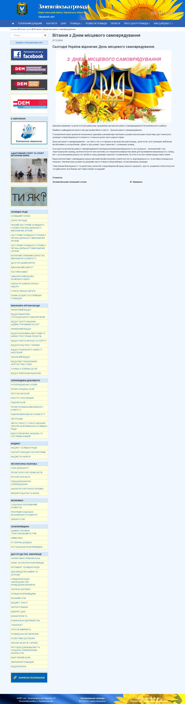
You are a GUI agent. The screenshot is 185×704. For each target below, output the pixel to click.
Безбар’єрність (19, 616)
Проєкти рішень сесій (22, 389)
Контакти (51, 23)
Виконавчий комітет (22, 267)
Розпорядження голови (24, 385)
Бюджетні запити (20, 457)
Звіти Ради (17, 419)
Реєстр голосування (22, 398)
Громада (75, 23)
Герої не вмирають (21, 629)
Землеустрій (18, 519)
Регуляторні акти (20, 477)
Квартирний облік (20, 657)
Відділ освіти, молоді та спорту (28, 341)
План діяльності (20, 468)
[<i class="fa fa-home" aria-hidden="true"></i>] (13, 23)
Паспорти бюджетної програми (28, 452)
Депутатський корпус (23, 263)
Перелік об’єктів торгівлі (24, 643)
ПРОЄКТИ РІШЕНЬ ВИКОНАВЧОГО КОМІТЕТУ (27, 408)
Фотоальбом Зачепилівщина (26, 547)
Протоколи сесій (20, 393)
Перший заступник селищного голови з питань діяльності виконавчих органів (27, 228)
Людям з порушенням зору (29, 43)
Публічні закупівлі (20, 589)
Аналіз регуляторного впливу (27, 489)
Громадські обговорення (24, 634)
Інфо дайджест (162, 23)
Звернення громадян (22, 662)
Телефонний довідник (30, 23)
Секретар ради (19, 220)
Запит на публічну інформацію (27, 563)
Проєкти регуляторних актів (26, 472)
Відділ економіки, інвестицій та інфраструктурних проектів (28, 334)
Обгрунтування (19, 607)
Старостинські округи (23, 291)
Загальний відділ (20, 357)
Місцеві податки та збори (25, 493)
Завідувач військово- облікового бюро (23, 277)
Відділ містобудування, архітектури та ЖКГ (24, 363)
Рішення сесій (18, 402)
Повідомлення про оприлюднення (21, 483)
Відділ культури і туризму (25, 345)
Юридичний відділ (21, 329)
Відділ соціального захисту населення (26, 351)
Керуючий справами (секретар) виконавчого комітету (28, 257)
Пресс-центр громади (136, 23)
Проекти (115, 23)
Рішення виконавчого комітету (28, 414)
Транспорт (17, 625)
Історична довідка (21, 542)
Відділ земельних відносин (26, 373)
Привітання (25, 29)
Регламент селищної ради (25, 567)
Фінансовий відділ (21, 310)
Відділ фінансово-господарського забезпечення (28, 315)
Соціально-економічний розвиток (24, 506)
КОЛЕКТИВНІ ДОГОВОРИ (23, 638)
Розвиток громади (96, 23)
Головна (14, 29)
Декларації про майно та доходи (24, 573)
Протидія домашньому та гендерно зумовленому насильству (25, 650)
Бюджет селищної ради (24, 448)
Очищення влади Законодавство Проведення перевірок (23, 582)
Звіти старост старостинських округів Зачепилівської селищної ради (29, 426)
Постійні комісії (19, 272)
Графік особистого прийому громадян (26, 297)
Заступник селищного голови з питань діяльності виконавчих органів (28, 238)
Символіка (17, 538)
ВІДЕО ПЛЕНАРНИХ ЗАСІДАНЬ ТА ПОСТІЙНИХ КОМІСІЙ (27, 435)
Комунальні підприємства (25, 620)
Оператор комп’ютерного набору (25, 285)
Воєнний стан (18, 598)
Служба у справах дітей (24, 369)
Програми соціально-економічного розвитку (24, 513)
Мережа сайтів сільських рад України (149, 701)
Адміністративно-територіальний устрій (23, 532)
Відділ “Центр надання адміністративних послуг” (25, 323)
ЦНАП (63, 23)
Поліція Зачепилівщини (23, 594)
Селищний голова (20, 216)
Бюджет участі (19, 603)
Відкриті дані (18, 612)
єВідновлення (18, 666)
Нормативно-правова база (25, 558)
